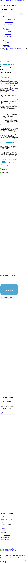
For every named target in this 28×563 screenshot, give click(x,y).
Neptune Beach (21, 555)
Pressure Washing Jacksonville (8, 539)
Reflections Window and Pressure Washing (15, 48)
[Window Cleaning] (7, 549)
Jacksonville (15, 555)
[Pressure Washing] (13, 548)
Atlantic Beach (3, 555)
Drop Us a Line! (6, 537)
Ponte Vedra (9, 555)
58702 (1, 14)
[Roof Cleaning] (8, 550)
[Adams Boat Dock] (2, 548)
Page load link (3, 562)
